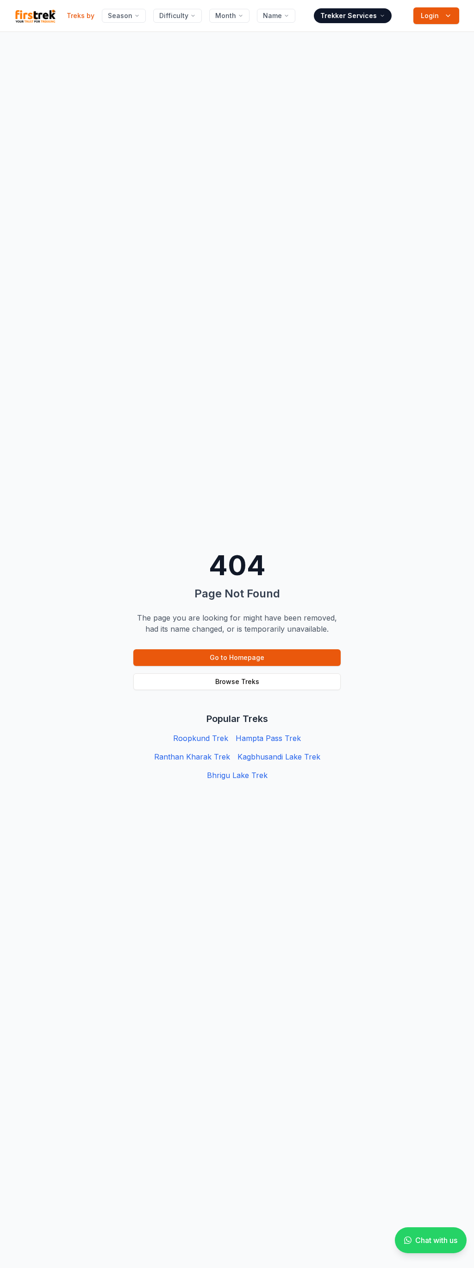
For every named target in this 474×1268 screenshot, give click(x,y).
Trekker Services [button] (348, 15)
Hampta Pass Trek (268, 738)
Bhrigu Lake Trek (237, 775)
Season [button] (120, 15)
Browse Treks (237, 681)
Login (430, 15)
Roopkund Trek (200, 738)
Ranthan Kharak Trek (192, 756)
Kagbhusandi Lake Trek (278, 756)
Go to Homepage (237, 657)
